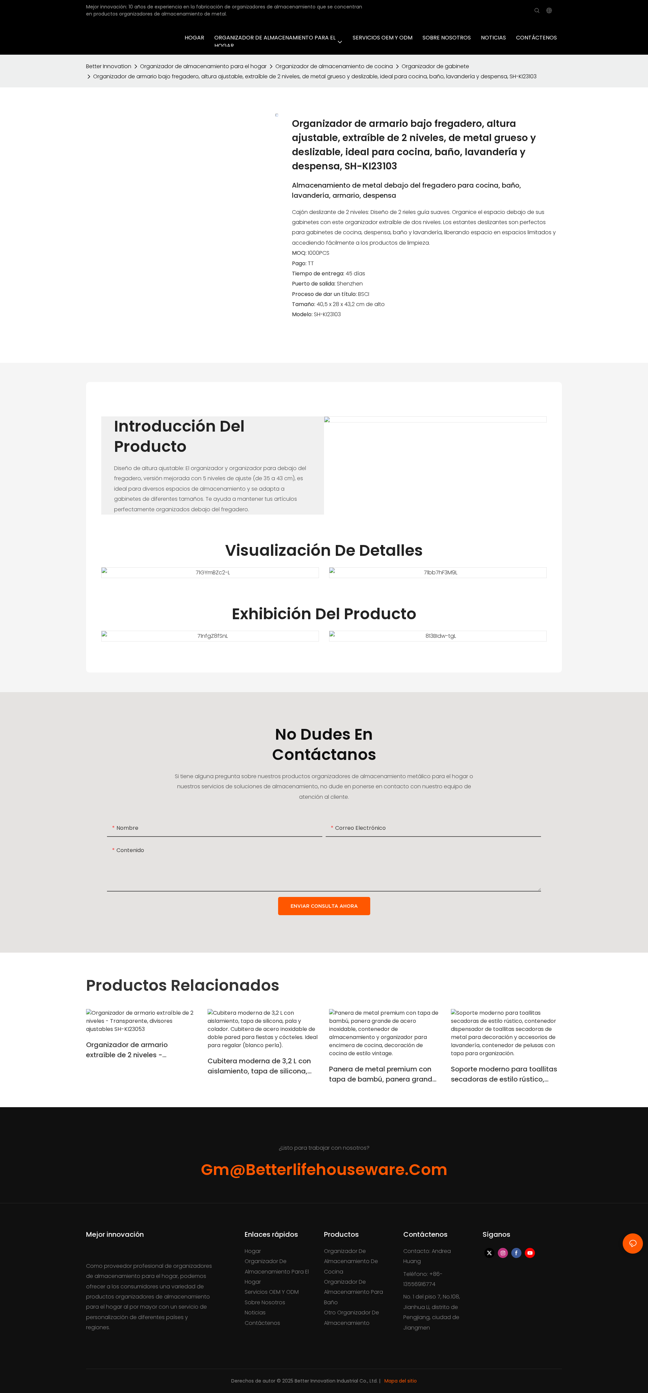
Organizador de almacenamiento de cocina (334, 66)
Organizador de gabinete (435, 66)
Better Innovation (108, 66)
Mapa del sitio (400, 1380)
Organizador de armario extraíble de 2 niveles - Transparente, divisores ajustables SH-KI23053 (127, 1050)
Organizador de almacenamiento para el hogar (203, 66)
